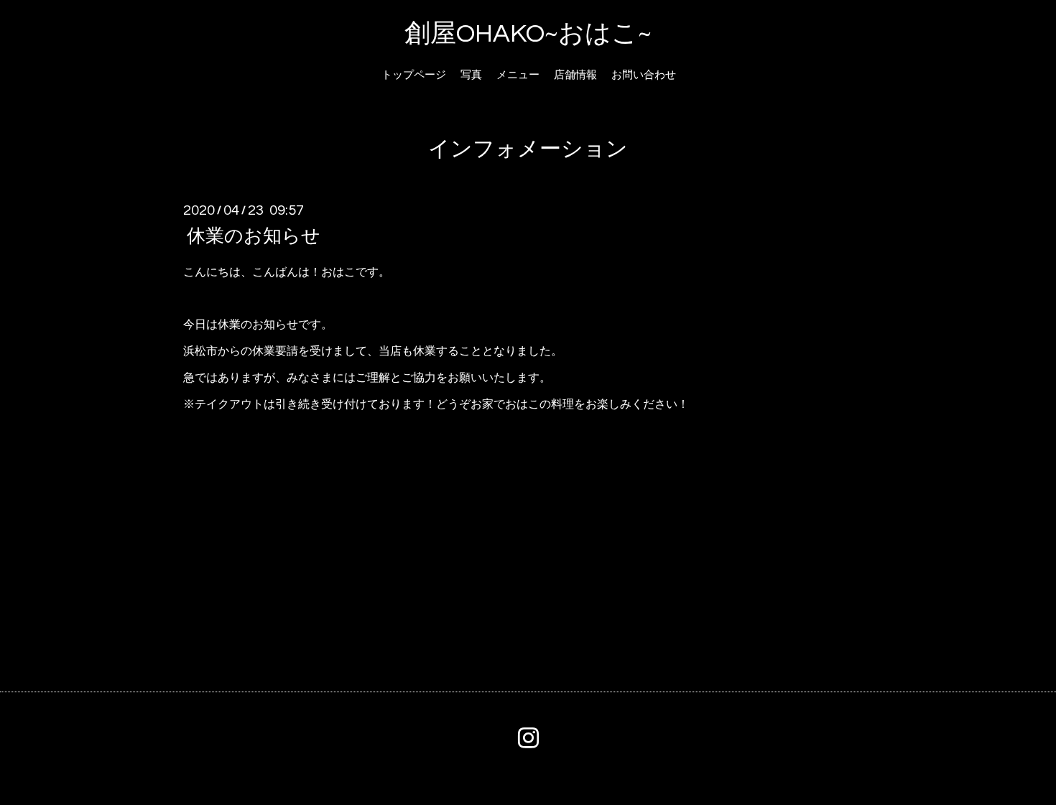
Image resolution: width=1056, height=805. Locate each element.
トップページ (413, 75)
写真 (471, 75)
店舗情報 (575, 75)
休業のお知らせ (253, 235)
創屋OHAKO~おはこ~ (528, 33)
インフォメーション (528, 149)
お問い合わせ (643, 75)
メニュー (517, 75)
